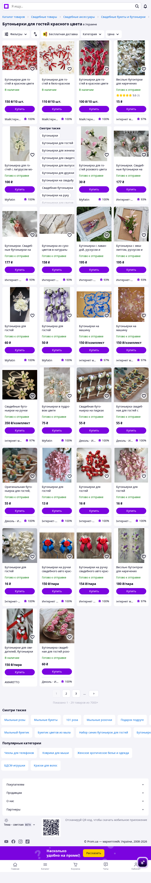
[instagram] (20, 841)
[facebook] (13, 841)
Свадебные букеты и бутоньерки (123, 17)
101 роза (72, 720)
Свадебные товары (44, 17)
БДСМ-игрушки (14, 765)
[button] (20, 109)
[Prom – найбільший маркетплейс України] (6, 6)
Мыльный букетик (16, 732)
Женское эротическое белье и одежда (103, 753)
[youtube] (6, 841)
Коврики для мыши (55, 753)
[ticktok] (27, 841)
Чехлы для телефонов (19, 753)
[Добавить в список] (32, 69)
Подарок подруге (132, 720)
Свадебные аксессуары (79, 17)
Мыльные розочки (99, 720)
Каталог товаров (13, 17)
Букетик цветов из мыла (54, 732)
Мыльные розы (14, 720)
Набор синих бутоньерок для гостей (103, 732)
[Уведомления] (145, 6)
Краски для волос (45, 765)
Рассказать (93, 853)
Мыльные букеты (46, 720)
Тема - (14, 824)
